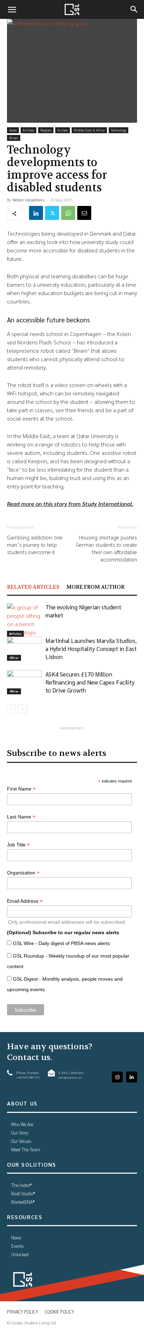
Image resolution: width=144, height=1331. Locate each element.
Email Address (25, 901)
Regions (45, 130)
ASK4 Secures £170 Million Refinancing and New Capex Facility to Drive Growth (90, 682)
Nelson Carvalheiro (28, 199)
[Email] (84, 213)
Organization (23, 873)
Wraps (13, 137)
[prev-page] (11, 708)
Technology (118, 130)
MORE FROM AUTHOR (95, 587)
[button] (12, 9)
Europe (62, 130)
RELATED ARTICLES (33, 587)
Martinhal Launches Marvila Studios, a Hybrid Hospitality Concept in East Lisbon (91, 648)
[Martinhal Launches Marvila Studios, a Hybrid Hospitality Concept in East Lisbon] (24, 649)
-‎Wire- (14, 657)
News (13, 130)
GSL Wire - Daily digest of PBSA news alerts (61, 943)
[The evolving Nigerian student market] (24, 620)
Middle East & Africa (89, 130)
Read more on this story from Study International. (70, 503)
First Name (21, 789)
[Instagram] (117, 1077)
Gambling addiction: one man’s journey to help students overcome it (35, 544)
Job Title (18, 845)
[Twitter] (52, 213)
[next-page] (22, 708)
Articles (28, 130)
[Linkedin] (36, 213)
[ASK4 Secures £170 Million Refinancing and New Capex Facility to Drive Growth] (24, 682)
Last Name (21, 817)
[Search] (134, 9)
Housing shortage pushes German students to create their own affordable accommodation (106, 548)
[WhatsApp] (68, 213)
